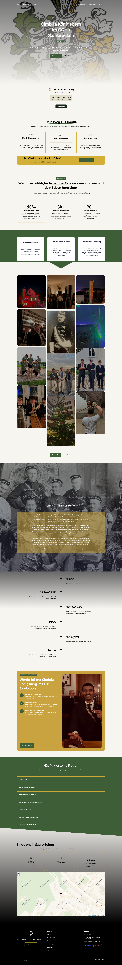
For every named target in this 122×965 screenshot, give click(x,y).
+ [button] (18, 873)
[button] (61, 894)
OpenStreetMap (94, 915)
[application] (61, 894)
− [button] (18, 875)
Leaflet (89, 915)
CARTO (103, 915)
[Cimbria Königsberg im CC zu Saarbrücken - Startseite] (60, 4)
